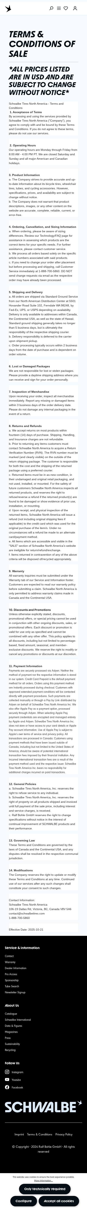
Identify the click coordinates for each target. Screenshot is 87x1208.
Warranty (10, 961)
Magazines (11, 1031)
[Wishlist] (66, 8)
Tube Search (12, 986)
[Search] (51, 8)
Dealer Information (15, 967)
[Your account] (75, 8)
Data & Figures (13, 1025)
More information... (43, 1180)
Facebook (17, 1087)
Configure (24, 1201)
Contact (9, 955)
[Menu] (59, 8)
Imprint (19, 1134)
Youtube (16, 1079)
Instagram (17, 1072)
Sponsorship (12, 980)
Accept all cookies (59, 1201)
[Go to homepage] (23, 8)
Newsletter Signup (15, 992)
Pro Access (11, 974)
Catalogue (11, 1013)
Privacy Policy (63, 1134)
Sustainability (12, 1043)
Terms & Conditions (39, 1134)
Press (8, 1037)
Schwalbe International (18, 1019)
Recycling (10, 1049)
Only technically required (44, 1189)
